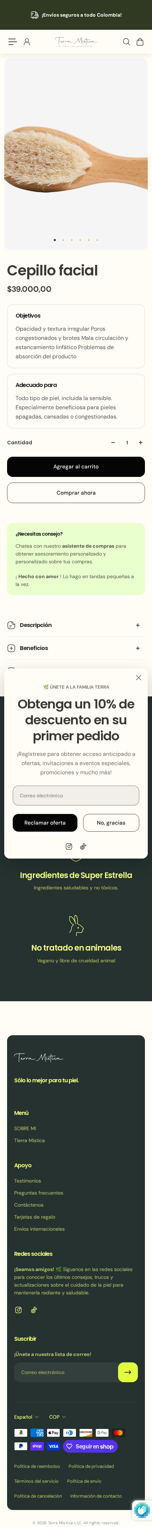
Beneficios (34, 648)
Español (23, 1417)
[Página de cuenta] (26, 42)
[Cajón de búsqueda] (126, 42)
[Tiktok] (83, 846)
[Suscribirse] (128, 1372)
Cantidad (19, 442)
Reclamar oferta (45, 822)
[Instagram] (68, 846)
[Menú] (13, 42)
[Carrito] (139, 42)
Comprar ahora (76, 492)
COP (54, 1417)
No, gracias (111, 822)
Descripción (36, 625)
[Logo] (76, 42)
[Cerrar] (138, 677)
